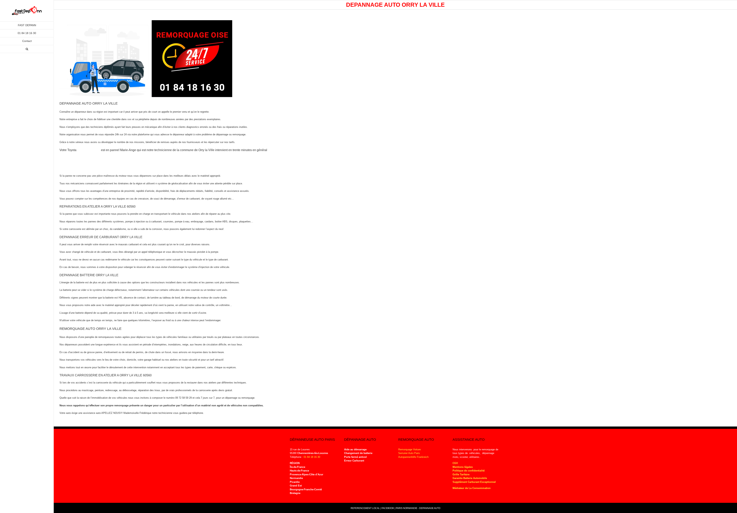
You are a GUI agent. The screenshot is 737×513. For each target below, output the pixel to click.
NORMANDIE (410, 508)
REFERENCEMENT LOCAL (365, 508)
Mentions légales (463, 467)
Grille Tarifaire (461, 474)
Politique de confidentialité (469, 470)
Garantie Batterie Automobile (470, 478)
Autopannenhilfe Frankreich (413, 457)
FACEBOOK (388, 508)
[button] (27, 49)
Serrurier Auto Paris (409, 453)
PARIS (399, 508)
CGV (455, 463)
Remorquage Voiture (409, 449)
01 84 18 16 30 (312, 457)
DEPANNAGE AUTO (429, 508)
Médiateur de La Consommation (472, 488)
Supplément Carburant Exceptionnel (474, 482)
